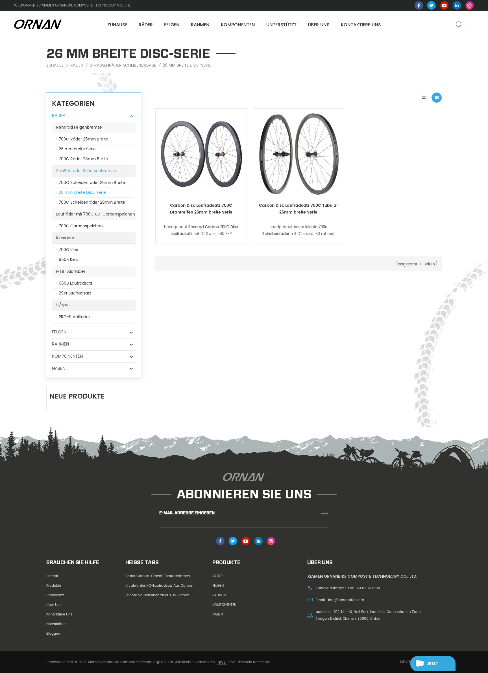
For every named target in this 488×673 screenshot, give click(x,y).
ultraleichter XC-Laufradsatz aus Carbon (159, 585)
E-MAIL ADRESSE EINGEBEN (187, 513)
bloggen (53, 633)
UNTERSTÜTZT (281, 24)
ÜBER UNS (319, 24)
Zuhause (117, 24)
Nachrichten (56, 624)
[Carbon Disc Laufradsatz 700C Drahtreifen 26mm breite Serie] (201, 154)
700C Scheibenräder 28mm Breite (92, 202)
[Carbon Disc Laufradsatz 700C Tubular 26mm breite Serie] (299, 154)
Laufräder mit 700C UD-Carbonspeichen (95, 214)
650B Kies (68, 259)
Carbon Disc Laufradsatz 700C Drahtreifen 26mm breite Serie (201, 208)
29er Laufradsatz (75, 293)
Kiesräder (65, 238)
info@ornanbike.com (346, 600)
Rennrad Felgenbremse (79, 127)
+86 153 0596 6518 (363, 588)
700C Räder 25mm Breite (83, 139)
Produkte (53, 585)
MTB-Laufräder (70, 271)
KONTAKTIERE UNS (361, 24)
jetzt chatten (436, 665)
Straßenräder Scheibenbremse (123, 65)
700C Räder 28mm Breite (83, 159)
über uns (53, 605)
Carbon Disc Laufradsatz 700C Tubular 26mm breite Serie (298, 208)
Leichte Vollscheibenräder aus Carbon (157, 595)
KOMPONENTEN (238, 24)
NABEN (58, 368)
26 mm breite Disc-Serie (187, 65)
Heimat (52, 576)
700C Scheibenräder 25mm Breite (92, 182)
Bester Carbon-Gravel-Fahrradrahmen (157, 576)
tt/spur (63, 305)
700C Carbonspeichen (81, 226)
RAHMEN (200, 24)
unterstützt (55, 595)
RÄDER (146, 24)
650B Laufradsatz (75, 283)
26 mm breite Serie (77, 149)
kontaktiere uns (59, 614)
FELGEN (172, 24)
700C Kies (68, 250)
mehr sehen (201, 196)
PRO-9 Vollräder (74, 317)
